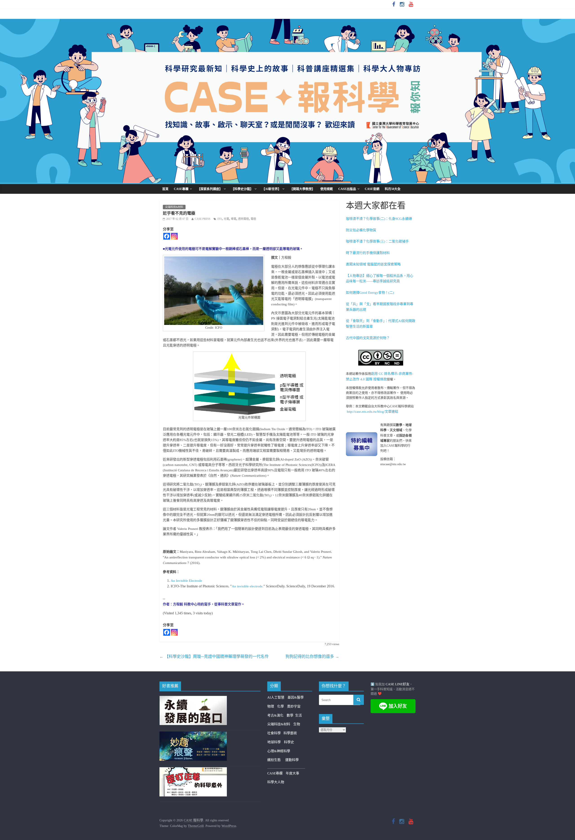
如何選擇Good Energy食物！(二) (370, 292)
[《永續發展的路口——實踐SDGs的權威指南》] (193, 698)
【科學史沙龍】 (242, 189)
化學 (280, 706)
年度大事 (292, 773)
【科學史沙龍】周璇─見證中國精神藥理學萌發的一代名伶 (214, 656)
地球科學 (274, 742)
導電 (233, 218)
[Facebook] (166, 236)
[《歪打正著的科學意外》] (193, 770)
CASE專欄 (181, 189)
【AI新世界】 (271, 189)
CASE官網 (372, 189)
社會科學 (275, 733)
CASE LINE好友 (397, 684)
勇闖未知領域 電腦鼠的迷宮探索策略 (373, 264)
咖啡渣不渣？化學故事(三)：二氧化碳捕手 (377, 241)
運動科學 (292, 760)
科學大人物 (275, 782)
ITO (219, 218)
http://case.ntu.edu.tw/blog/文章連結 (372, 411)
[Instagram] (174, 236)
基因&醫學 (296, 697)
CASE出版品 (347, 189)
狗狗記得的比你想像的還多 (312, 656)
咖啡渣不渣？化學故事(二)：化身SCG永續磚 (379, 218)
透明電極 (243, 218)
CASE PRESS (202, 218)
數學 (291, 715)
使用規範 (326, 189)
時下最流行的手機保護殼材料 (368, 253)
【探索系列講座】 (209, 189)
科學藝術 (290, 733)
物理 (270, 706)
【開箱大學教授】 (302, 189)
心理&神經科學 (278, 751)
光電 (226, 218)
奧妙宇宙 (294, 706)
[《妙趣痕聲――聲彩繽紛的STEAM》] (193, 734)
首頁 (165, 189)
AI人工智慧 (275, 697)
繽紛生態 (276, 760)
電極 (253, 218)
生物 (296, 724)
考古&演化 (275, 715)
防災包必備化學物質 (361, 230)
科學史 (289, 742)
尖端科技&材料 (174, 207)
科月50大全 (392, 189)
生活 (298, 715)
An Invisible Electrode (186, 580)
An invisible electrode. (247, 586)
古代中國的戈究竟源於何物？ (368, 338)
